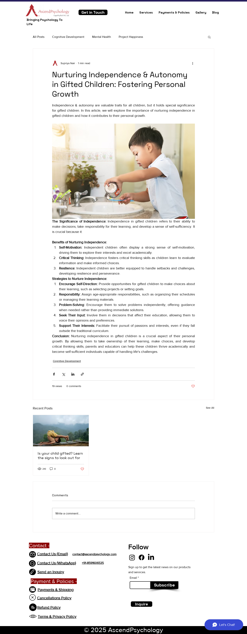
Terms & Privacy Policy (57, 616)
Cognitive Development (68, 36)
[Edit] (32, 572)
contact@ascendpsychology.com (94, 554)
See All (210, 407)
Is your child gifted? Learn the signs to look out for (60, 455)
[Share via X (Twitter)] (63, 374)
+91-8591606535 (93, 562)
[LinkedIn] (151, 557)
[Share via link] (82, 374)
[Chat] (32, 563)
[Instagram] (132, 557)
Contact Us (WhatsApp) (56, 563)
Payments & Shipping (56, 589)
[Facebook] (141, 557)
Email (133, 577)
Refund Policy (49, 607)
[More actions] (192, 63)
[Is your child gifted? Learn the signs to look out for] (61, 430)
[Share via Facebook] (54, 374)
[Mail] (32, 554)
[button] (209, 36)
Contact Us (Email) (52, 554)
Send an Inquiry (50, 572)
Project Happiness (131, 36)
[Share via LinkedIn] (73, 374)
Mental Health (101, 36)
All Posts (38, 36)
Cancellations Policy (54, 598)
